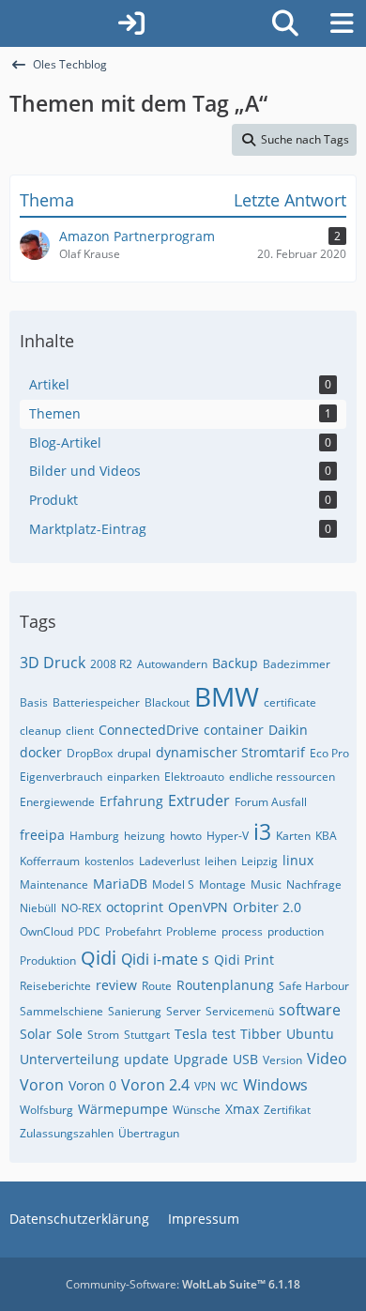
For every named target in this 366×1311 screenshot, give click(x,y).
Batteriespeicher (96, 702)
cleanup (40, 731)
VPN (205, 1086)
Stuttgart (147, 1035)
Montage (222, 884)
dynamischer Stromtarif (230, 752)
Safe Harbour (314, 986)
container (234, 730)
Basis (34, 702)
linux (297, 860)
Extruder (199, 800)
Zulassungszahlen (67, 1133)
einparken (133, 777)
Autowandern (172, 664)
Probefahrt (133, 931)
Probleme (191, 931)
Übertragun (148, 1133)
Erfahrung (131, 801)
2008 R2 (111, 664)
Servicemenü (240, 1011)
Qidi (98, 957)
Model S (173, 884)
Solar (36, 1034)
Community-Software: (183, 1284)
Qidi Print (244, 959)
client (80, 731)
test (224, 1034)
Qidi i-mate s (165, 959)
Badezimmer (296, 664)
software (310, 1009)
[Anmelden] (131, 23)
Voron (42, 1085)
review (116, 985)
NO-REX (81, 908)
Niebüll (38, 908)
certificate (290, 702)
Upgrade (201, 1059)
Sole (69, 1034)
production (295, 931)
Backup (235, 663)
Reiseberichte (55, 986)
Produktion (48, 960)
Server (183, 1011)
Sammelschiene (61, 1011)
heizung (144, 836)
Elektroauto (194, 777)
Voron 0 (92, 1085)
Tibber (261, 1034)
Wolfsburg (46, 1110)
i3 (262, 831)
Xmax (242, 1109)
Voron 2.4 (155, 1085)
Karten (293, 836)
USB (245, 1059)
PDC (89, 931)
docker (41, 752)
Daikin (288, 730)
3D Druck (52, 662)
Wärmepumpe (123, 1109)
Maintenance (54, 884)
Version (282, 1060)
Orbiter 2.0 (267, 907)
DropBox (90, 753)
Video (327, 1058)
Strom (103, 1035)
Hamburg (94, 836)
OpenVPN (198, 907)
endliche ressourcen (282, 777)
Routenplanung (225, 985)
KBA (326, 836)
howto (186, 836)
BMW (226, 696)
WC (229, 1086)
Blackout (167, 702)
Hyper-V (227, 836)
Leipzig (259, 861)
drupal (134, 753)
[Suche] (285, 23)
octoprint (134, 907)
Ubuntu (310, 1034)
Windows (275, 1085)
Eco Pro (329, 753)
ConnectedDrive (149, 730)
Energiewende (57, 802)
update (146, 1059)
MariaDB (120, 883)
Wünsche (197, 1110)
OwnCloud (46, 931)
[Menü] (341, 23)
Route (157, 986)
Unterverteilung (69, 1059)
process (242, 931)
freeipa (42, 835)
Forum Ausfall (271, 802)
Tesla (191, 1034)
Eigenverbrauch (61, 777)
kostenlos (109, 861)
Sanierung (134, 1011)
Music (266, 884)
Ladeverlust (169, 861)
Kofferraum (50, 861)
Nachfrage (314, 884)
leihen (220, 861)
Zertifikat (287, 1110)
